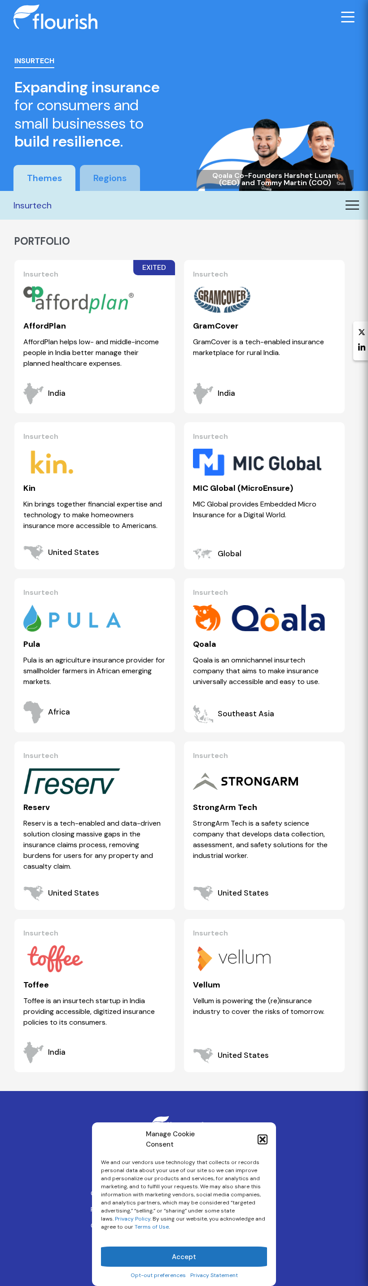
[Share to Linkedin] (362, 348)
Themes (44, 178)
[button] (262, 1139)
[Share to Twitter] (362, 333)
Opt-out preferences (158, 1275)
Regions (110, 178)
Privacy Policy (132, 1218)
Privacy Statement (214, 1275)
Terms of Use (152, 1226)
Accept (184, 1256)
